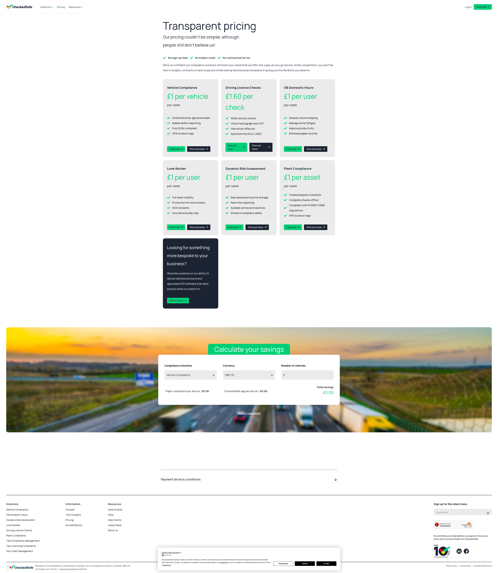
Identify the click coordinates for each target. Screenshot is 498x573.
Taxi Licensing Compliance (21, 545)
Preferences (283, 564)
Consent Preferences (482, 566)
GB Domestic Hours (17, 514)
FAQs (111, 514)
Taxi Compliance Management (23, 540)
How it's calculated (249, 413)
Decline (305, 564)
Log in (468, 7)
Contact (70, 509)
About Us (113, 530)
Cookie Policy (465, 566)
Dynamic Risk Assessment (20, 519)
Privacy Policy (452, 566)
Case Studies (115, 509)
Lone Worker (13, 525)
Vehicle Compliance (17, 509)
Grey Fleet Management (19, 551)
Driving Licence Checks (19, 530)
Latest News (115, 525)
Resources (75, 7)
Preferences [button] (166, 565)
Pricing (61, 7)
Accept (326, 564)
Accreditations (74, 525)
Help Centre (114, 519)
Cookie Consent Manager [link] (170, 552)
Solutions (45, 7)
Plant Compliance (16, 535)
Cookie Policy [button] (224, 562)
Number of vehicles (293, 365)
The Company (73, 514)
